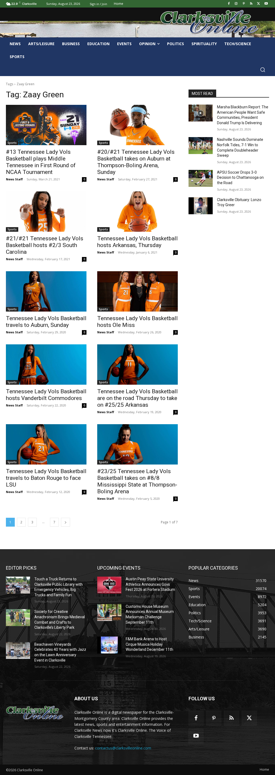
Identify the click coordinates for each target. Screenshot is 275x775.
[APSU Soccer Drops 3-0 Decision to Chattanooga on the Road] (201, 178)
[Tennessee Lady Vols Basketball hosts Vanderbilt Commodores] (46, 364)
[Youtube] (266, 4)
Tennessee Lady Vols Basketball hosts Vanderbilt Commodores (46, 394)
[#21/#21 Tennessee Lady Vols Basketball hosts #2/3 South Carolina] (46, 211)
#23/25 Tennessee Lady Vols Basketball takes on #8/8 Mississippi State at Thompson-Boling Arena (137, 481)
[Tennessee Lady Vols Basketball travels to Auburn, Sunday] (46, 291)
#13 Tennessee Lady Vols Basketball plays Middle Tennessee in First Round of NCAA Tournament (41, 162)
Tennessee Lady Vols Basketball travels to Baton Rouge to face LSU (46, 478)
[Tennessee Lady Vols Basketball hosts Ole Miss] (137, 291)
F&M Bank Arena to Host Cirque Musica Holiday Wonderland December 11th (149, 644)
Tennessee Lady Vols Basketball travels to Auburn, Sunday (46, 321)
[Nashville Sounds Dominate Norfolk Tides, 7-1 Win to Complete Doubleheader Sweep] (201, 145)
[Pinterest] (244, 4)
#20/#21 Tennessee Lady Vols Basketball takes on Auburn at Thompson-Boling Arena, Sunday (136, 162)
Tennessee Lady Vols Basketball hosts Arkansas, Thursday (137, 241)
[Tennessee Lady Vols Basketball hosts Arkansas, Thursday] (137, 211)
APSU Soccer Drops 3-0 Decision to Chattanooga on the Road (240, 177)
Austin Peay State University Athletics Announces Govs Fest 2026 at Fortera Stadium (150, 584)
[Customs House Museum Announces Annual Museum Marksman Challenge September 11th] (109, 612)
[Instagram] (236, 4)
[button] (262, 69)
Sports (12, 143)
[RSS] (251, 4)
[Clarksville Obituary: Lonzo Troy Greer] (201, 205)
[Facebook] (229, 4)
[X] (258, 4)
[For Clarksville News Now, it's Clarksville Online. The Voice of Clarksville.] (35, 713)
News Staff (14, 179)
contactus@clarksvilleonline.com (123, 748)
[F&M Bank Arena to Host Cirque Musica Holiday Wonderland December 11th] (109, 645)
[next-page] (65, 522)
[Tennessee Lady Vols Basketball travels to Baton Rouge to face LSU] (46, 444)
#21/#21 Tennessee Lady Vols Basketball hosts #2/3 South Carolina (44, 245)
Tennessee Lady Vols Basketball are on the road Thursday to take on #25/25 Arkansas (137, 398)
